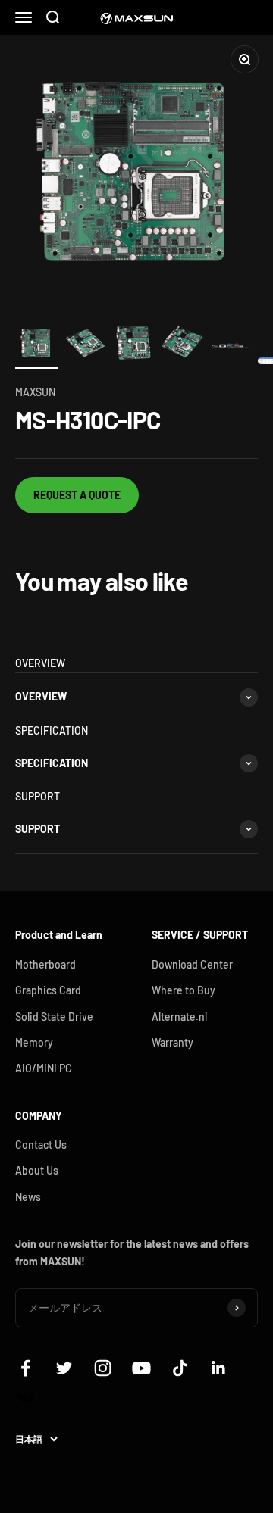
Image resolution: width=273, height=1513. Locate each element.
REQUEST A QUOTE (77, 494)
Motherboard (45, 964)
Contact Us (41, 1144)
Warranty (172, 1042)
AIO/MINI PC (43, 1068)
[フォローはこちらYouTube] (141, 1368)
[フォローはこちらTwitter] (64, 1368)
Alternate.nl (179, 1016)
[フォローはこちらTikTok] (180, 1368)
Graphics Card (48, 990)
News (28, 1196)
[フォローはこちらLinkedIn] (219, 1368)
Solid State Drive (54, 1016)
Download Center (192, 964)
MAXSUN (35, 391)
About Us (36, 1170)
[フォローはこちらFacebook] (25, 1368)
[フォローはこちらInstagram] (103, 1368)
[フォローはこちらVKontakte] (25, 1397)
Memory (34, 1042)
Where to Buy (183, 990)
